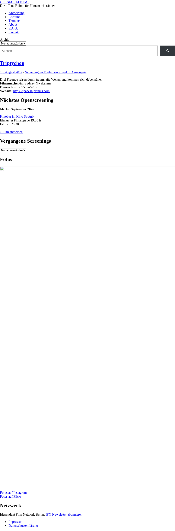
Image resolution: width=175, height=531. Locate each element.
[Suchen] (167, 51)
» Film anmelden (11, 132)
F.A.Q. (13, 28)
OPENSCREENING (14, 2)
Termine (14, 20)
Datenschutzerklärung (23, 525)
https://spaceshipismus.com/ (31, 91)
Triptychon (12, 63)
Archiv (4, 39)
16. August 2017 (11, 72)
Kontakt (14, 32)
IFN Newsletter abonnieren (64, 514)
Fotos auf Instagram (13, 492)
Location (14, 17)
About (13, 24)
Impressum (16, 522)
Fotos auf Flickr (10, 496)
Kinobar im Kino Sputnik (17, 116)
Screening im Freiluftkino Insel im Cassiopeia (55, 72)
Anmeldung (17, 13)
